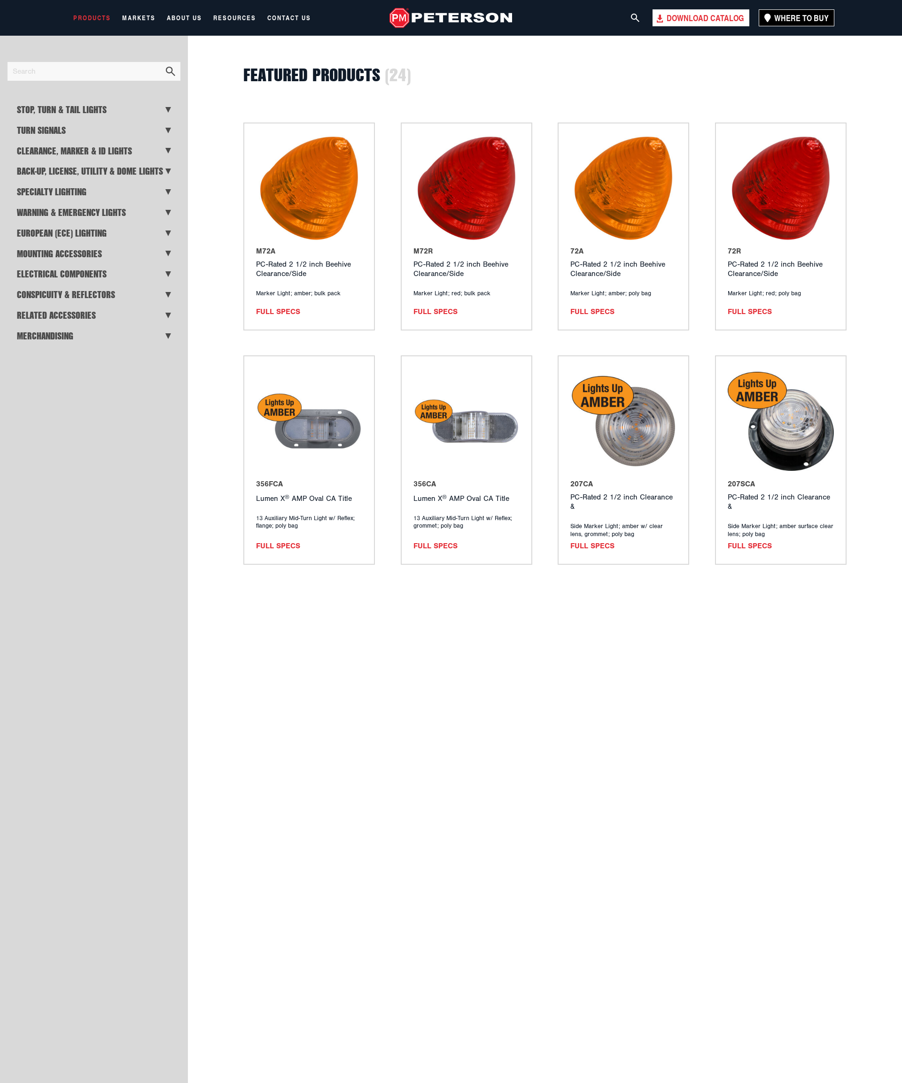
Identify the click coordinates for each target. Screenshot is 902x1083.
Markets (139, 18)
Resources (234, 18)
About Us (184, 18)
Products (92, 18)
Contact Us (289, 18)
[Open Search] (635, 18)
